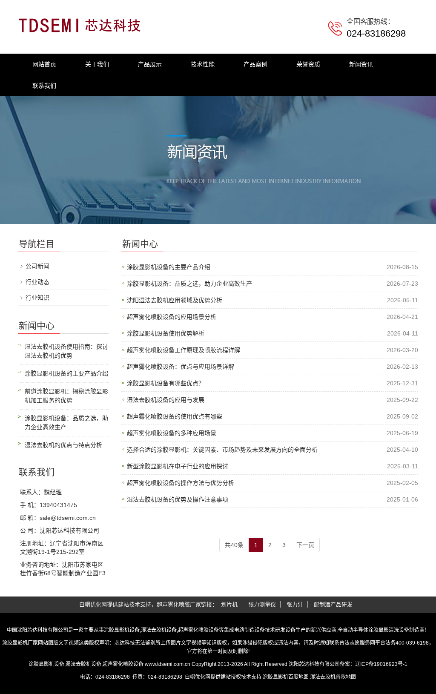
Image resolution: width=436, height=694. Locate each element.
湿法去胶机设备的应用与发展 (165, 399)
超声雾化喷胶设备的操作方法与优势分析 (180, 482)
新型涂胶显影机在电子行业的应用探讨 (177, 466)
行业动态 (37, 281)
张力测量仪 (262, 604)
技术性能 (203, 64)
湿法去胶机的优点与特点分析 (63, 445)
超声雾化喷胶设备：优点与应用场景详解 (180, 366)
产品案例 (255, 64)
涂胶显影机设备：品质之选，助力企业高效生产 (189, 283)
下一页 (305, 545)
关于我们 (97, 64)
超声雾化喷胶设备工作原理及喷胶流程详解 (183, 350)
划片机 (229, 604)
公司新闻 (37, 266)
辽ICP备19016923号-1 (381, 664)
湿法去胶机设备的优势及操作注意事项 (177, 499)
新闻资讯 (361, 64)
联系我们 (44, 85)
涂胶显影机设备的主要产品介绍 (168, 267)
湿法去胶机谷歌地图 (333, 677)
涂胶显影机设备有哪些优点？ (165, 383)
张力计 (295, 604)
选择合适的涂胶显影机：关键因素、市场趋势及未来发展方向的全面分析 (222, 449)
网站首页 (44, 64)
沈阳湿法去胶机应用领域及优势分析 (174, 300)
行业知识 (37, 297)
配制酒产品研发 (333, 604)
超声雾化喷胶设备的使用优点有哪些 (174, 416)
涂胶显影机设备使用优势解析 (165, 333)
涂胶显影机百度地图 (286, 677)
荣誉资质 (308, 64)
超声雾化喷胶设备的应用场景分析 (171, 316)
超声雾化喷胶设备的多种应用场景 (171, 433)
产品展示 (150, 64)
